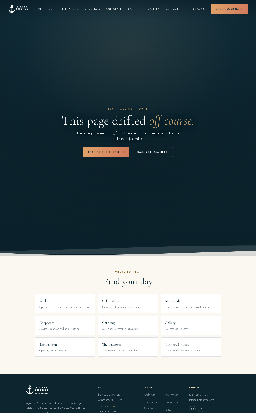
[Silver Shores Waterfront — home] (18, 9)
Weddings (45, 9)
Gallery (153, 9)
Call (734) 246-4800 (152, 152)
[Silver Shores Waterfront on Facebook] (192, 409)
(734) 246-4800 (197, 9)
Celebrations (68, 9)
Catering (135, 9)
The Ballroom (172, 402)
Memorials (92, 9)
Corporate (114, 9)
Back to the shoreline (106, 152)
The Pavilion (171, 395)
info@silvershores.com (201, 400)
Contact (172, 9)
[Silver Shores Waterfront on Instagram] (201, 409)
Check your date (229, 9)
